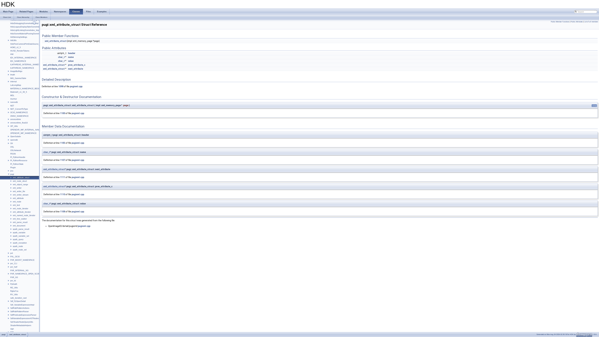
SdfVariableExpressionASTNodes (24, 318)
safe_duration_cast (18, 298)
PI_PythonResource (18, 160)
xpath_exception (20, 243)
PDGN (13, 154)
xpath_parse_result (21, 229)
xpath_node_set (20, 250)
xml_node (17, 202)
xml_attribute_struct (21, 178)
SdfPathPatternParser (19, 311)
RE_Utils (14, 288)
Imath (12, 75)
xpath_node (18, 246)
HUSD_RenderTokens (19, 51)
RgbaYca (14, 291)
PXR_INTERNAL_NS (19, 270)
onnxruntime (15, 119)
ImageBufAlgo (16, 71)
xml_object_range (20, 184)
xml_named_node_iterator (24, 215)
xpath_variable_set (21, 236)
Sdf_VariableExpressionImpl (22, 305)
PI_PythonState (16, 164)
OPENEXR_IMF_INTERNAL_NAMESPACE (28, 130)
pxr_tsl (13, 281)
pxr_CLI (13, 263)
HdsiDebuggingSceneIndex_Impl (24, 23)
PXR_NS (14, 277)
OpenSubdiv (15, 136)
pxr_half (13, 267)
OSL (12, 147)
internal (13, 82)
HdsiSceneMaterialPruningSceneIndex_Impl (29, 34)
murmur (13, 99)
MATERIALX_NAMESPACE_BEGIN (25, 89)
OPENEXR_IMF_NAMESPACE (23, 133)
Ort (11, 143)
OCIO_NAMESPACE (19, 112)
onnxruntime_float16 (19, 123)
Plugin (13, 167)
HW (11, 54)
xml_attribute (18, 198)
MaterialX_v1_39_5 (18, 92)
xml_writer (17, 188)
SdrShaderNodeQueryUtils (21, 322)
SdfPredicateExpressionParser (23, 315)
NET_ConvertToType (19, 109)
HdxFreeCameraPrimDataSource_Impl (26, 44)
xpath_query (18, 239)
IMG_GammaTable (18, 78)
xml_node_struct (20, 181)
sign (12, 329)
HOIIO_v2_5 (15, 47)
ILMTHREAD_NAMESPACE (22, 68)
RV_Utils (14, 294)
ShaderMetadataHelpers (20, 325)
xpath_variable (19, 233)
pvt (11, 253)
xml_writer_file (19, 191)
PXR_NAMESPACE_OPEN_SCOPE (25, 274)
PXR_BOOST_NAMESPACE (22, 260)
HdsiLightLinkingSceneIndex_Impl (24, 30)
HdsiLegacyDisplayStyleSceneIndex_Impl (28, 27)
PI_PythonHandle (17, 157)
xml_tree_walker (20, 219)
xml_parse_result (20, 222)
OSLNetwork (15, 150)
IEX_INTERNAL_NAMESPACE (23, 58)
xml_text (16, 205)
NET (12, 106)
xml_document (19, 226)
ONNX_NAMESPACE (19, 116)
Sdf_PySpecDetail (18, 301)
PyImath (13, 284)
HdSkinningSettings (18, 37)
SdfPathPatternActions (19, 308)
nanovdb (14, 102)
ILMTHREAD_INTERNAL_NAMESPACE (27, 64)
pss (11, 171)
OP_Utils (14, 126)
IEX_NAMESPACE (18, 61)
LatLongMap (15, 85)
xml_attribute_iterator (22, 212)
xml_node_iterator (20, 209)
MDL (12, 95)
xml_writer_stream (20, 195)
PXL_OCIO (15, 257)
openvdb (14, 140)
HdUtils (13, 40)
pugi (12, 174)
